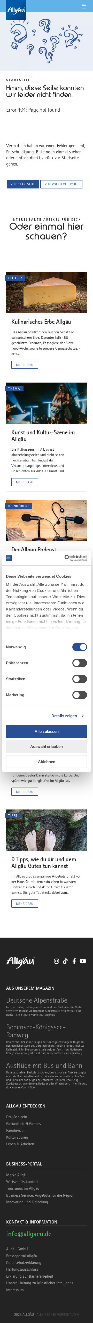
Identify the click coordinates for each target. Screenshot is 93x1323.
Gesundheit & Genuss (23, 1123)
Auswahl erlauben (46, 746)
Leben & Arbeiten (20, 1144)
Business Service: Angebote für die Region (40, 1195)
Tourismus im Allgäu (22, 1188)
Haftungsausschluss (22, 1269)
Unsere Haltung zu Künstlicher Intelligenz (39, 1283)
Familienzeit (16, 1130)
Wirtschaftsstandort (22, 1181)
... (36, 79)
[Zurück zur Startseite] (46, 10)
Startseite (18, 80)
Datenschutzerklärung (23, 1262)
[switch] (79, 663)
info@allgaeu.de (28, 1234)
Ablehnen (46, 761)
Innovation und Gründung (27, 1202)
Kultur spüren (17, 1137)
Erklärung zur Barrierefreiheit (29, 1276)
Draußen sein (16, 1117)
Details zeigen (64, 716)
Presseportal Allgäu (21, 1256)
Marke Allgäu (17, 1175)
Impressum (15, 1290)
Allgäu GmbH (17, 1249)
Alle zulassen (47, 731)
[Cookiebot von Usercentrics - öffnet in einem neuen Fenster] (65, 558)
